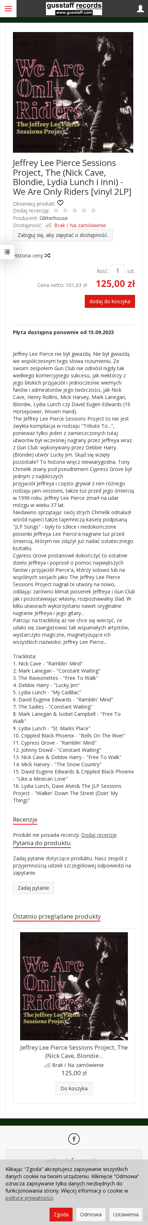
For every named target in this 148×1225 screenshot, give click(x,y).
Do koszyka (74, 1088)
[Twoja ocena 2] (65, 211)
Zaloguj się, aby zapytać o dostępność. (63, 235)
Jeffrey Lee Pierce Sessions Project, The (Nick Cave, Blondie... (74, 1051)
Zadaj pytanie (33, 887)
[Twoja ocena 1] (56, 211)
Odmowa (91, 1214)
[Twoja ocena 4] (84, 211)
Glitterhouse (54, 218)
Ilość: (102, 271)
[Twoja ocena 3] (74, 211)
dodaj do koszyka (109, 301)
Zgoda (61, 1214)
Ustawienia (126, 1214)
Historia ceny (29, 255)
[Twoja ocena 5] (93, 211)
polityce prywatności (29, 1197)
